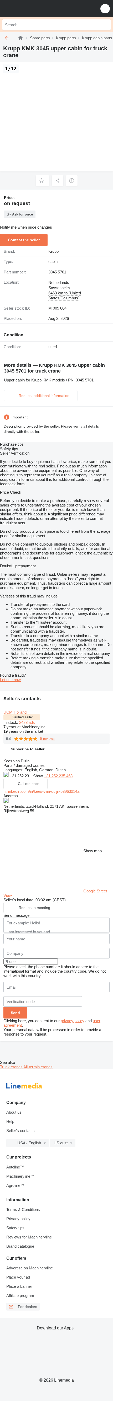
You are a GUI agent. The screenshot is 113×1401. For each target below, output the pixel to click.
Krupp (53, 251)
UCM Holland (15, 712)
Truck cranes (11, 1067)
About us (14, 1112)
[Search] (105, 24)
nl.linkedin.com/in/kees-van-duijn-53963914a (41, 791)
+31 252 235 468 (58, 776)
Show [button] (38, 776)
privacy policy (72, 1021)
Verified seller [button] (22, 717)
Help (10, 1121)
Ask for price (22, 214)
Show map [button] (92, 851)
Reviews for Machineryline (29, 1237)
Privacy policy (18, 1218)
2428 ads (27, 722)
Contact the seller (24, 240)
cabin (53, 261)
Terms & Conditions (23, 1209)
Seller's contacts (20, 1130)
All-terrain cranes (38, 1067)
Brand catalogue (20, 1246)
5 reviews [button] (47, 739)
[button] (105, 8)
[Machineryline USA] (36, 8)
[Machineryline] (20, 38)
